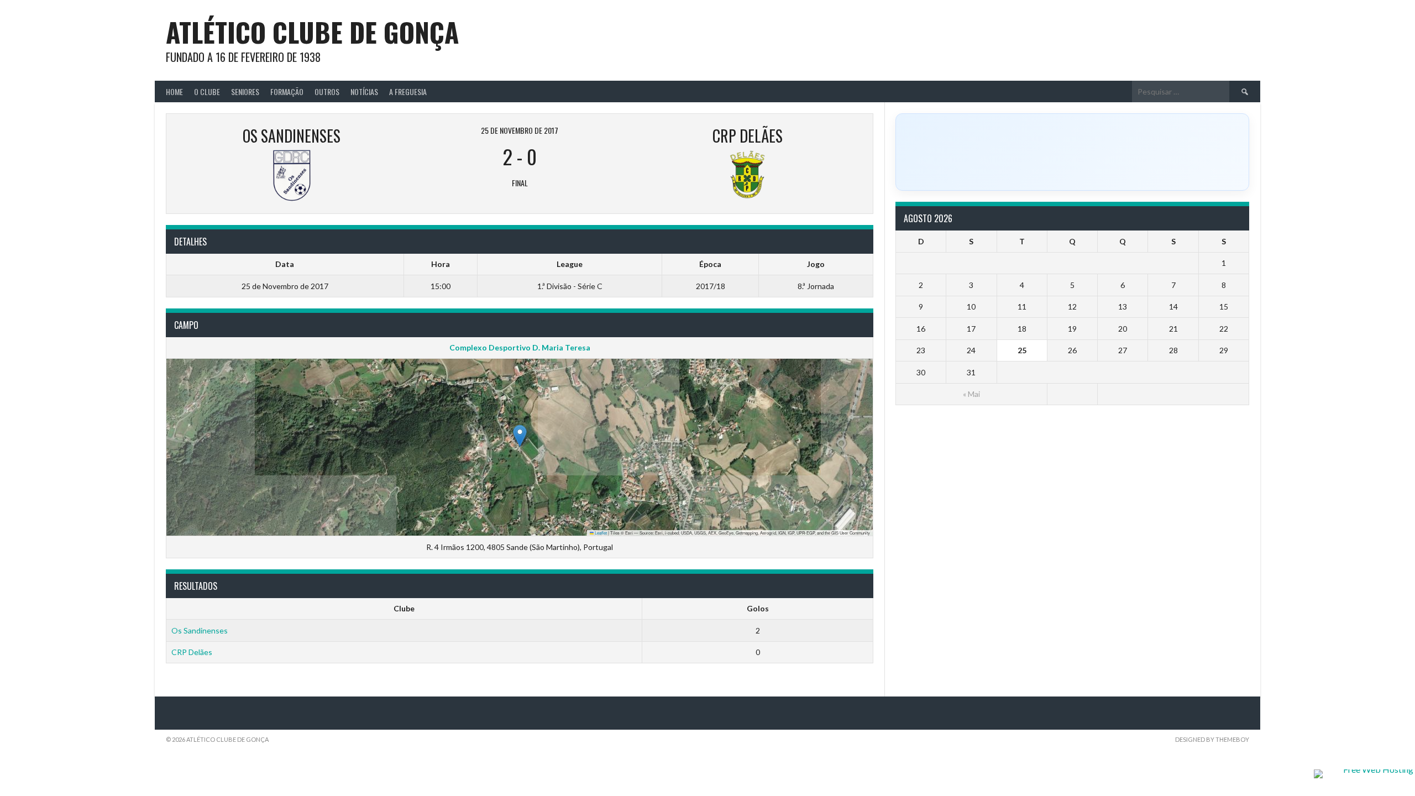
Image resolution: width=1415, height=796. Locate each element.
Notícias (364, 91)
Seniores (245, 91)
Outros (327, 91)
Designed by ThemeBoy (1212, 739)
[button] (520, 436)
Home (174, 91)
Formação (286, 91)
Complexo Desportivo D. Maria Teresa (519, 347)
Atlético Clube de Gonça (312, 31)
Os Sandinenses (199, 630)
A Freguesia (408, 91)
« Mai (971, 394)
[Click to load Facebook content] (1072, 152)
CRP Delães (191, 652)
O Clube (207, 91)
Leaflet (600, 533)
